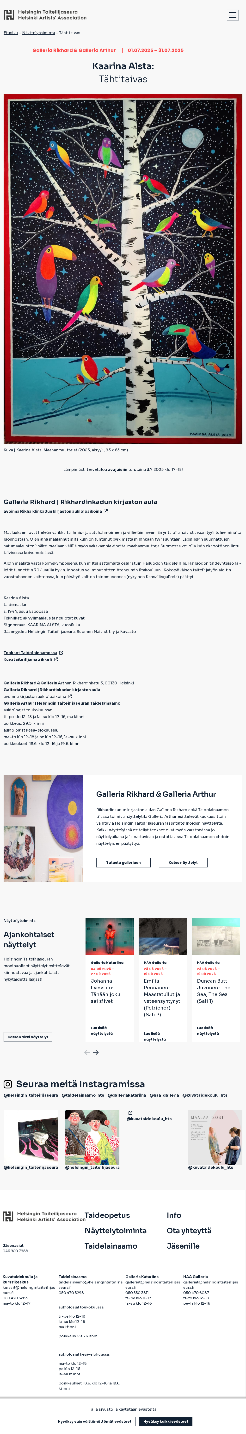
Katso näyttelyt (183, 862)
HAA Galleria (155, 962)
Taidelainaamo (111, 1246)
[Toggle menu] (233, 15)
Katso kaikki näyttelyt (28, 1037)
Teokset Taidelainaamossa (30, 652)
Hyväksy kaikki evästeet (165, 1421)
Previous (86, 1051)
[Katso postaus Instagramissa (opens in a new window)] (31, 1137)
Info (174, 1215)
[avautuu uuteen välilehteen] (129, 1113)
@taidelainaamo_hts (83, 1095)
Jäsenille (183, 1246)
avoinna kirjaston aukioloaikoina (35, 696)
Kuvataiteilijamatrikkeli (28, 659)
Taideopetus (107, 1215)
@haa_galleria (164, 1095)
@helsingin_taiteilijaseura (31, 1095)
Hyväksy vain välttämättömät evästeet (94, 1421)
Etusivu (11, 32)
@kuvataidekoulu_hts (205, 1095)
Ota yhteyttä (189, 1231)
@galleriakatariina (127, 1095)
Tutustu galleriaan (123, 862)
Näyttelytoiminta (38, 32)
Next (95, 1051)
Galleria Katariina (107, 962)
